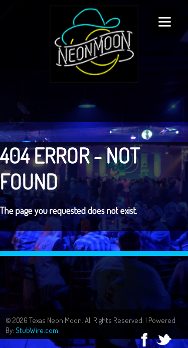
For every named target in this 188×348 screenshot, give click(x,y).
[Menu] (164, 21)
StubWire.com (37, 330)
